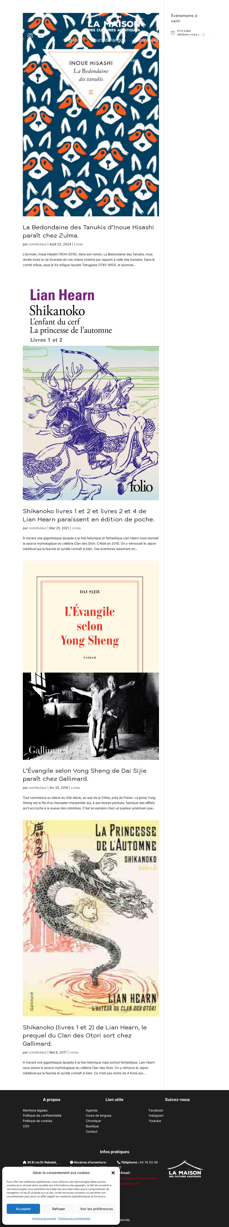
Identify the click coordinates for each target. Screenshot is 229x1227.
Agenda (74, 40)
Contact (130, 60)
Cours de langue (108, 40)
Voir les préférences (96, 1209)
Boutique (99, 60)
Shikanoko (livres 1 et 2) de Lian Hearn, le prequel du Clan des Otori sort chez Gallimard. (85, 1035)
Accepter (23, 1209)
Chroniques (146, 40)
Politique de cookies (44, 1218)
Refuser (58, 1209)
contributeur (38, 244)
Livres (78, 244)
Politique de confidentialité (74, 1218)
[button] (113, 1173)
